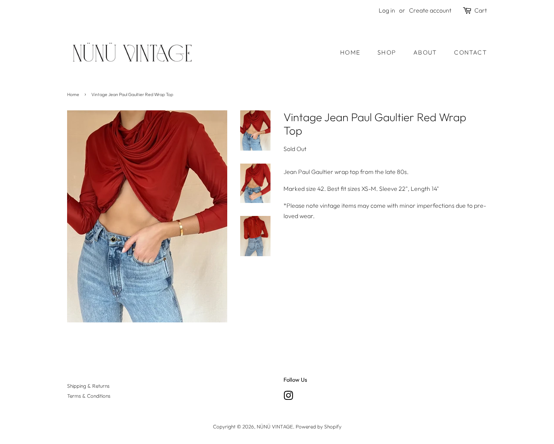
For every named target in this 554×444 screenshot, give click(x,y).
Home (350, 52)
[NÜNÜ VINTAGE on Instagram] (288, 397)
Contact (470, 52)
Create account (430, 10)
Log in (387, 10)
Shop (386, 52)
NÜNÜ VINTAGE (275, 426)
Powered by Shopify (318, 426)
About (425, 52)
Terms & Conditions (88, 396)
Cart (480, 10)
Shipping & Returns (88, 386)
